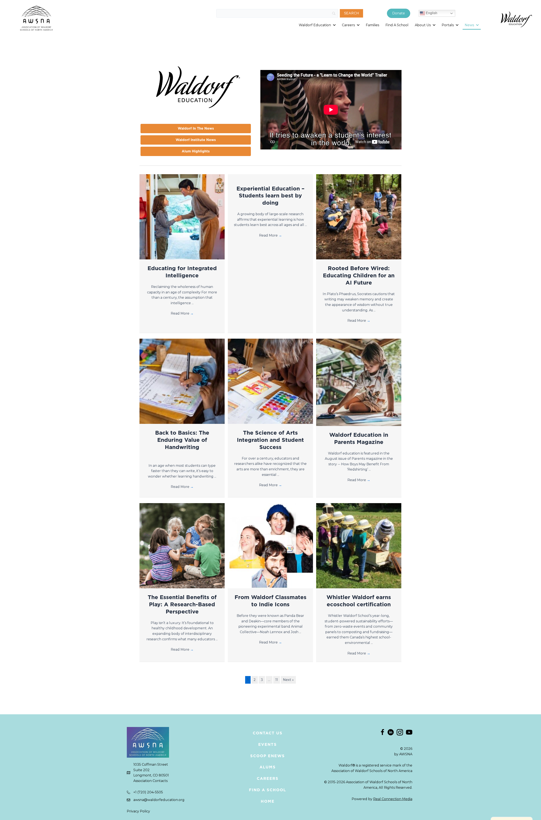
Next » (288, 680)
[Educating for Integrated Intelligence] (182, 217)
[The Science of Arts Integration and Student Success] (270, 381)
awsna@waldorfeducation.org (158, 800)
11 (276, 680)
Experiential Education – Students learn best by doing (270, 195)
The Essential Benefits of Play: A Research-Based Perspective (182, 604)
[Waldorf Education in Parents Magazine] (358, 382)
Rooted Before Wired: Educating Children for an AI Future (359, 275)
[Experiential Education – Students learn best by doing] (270, 177)
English (431, 13)
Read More (182, 313)
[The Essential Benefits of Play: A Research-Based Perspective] (182, 545)
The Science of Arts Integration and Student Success (270, 439)
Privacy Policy (138, 811)
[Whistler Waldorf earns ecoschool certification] (358, 545)
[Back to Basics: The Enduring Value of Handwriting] (182, 381)
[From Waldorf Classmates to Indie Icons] (270, 545)
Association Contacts (150, 781)
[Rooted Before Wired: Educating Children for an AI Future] (358, 217)
